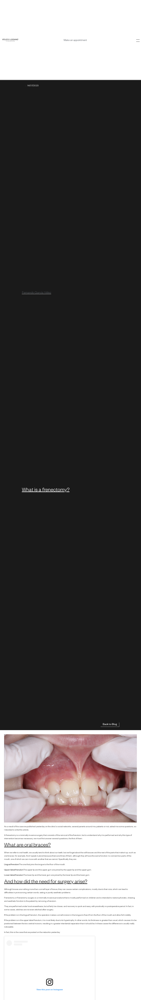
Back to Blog (110, 724)
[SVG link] (10, 40)
